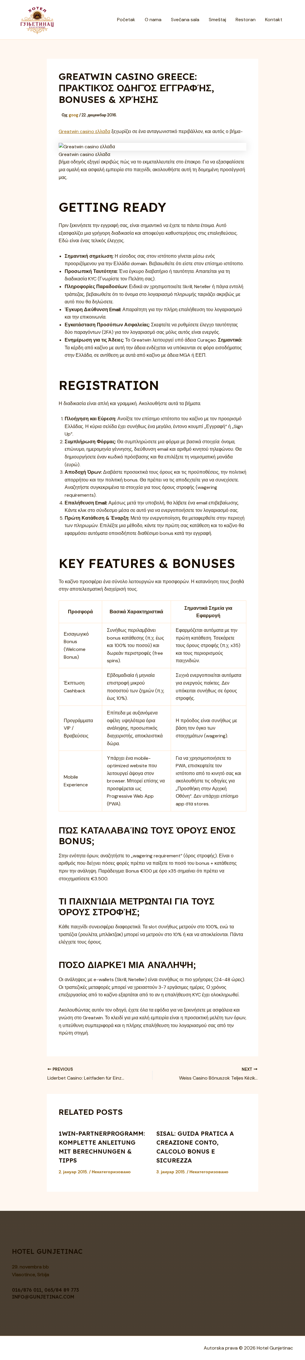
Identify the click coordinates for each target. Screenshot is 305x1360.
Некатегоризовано (111, 1171)
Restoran (246, 19)
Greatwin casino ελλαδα (84, 131)
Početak (126, 19)
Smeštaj (217, 19)
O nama (153, 19)
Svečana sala (185, 19)
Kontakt (273, 19)
